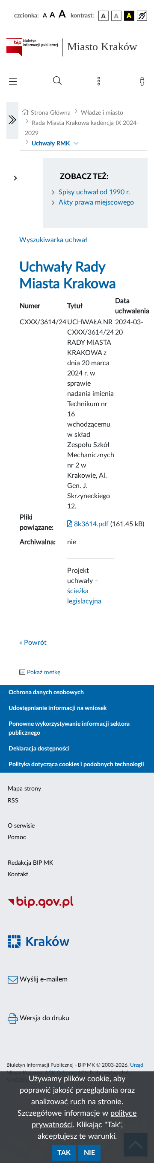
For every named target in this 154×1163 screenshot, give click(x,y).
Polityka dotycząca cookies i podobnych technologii (76, 765)
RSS (13, 801)
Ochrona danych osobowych (46, 692)
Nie (89, 1152)
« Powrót (33, 642)
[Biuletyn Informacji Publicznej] (77, 907)
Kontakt (18, 874)
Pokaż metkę (43, 672)
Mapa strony (24, 789)
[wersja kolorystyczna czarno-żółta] (129, 15)
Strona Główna (51, 113)
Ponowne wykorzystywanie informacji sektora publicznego (69, 728)
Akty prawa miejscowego (96, 202)
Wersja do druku (43, 1018)
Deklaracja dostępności (39, 749)
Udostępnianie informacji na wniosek (58, 708)
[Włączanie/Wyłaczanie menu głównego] (12, 82)
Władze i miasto (102, 113)
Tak (64, 1152)
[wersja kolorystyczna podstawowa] (103, 15)
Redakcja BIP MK (30, 863)
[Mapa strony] (100, 83)
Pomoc (17, 837)
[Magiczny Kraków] (77, 946)
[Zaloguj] (144, 83)
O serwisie (21, 826)
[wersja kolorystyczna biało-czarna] (116, 15)
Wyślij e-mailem (43, 979)
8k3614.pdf (90, 524)
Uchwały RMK (51, 144)
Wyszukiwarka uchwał (53, 240)
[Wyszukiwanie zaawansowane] (57, 81)
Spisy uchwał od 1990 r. (94, 192)
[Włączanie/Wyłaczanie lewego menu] (12, 120)
